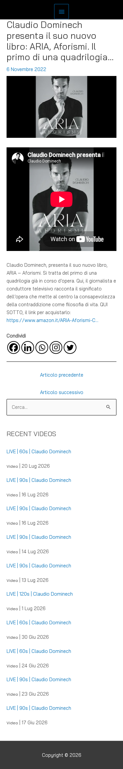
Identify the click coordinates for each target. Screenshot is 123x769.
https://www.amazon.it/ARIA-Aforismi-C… (52, 320)
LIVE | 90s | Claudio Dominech (39, 480)
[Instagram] (56, 347)
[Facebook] (13, 347)
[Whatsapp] (41, 347)
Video (12, 466)
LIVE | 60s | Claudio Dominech (39, 451)
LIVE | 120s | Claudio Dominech (40, 594)
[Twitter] (70, 347)
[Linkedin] (27, 347)
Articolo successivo (61, 392)
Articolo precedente (61, 375)
